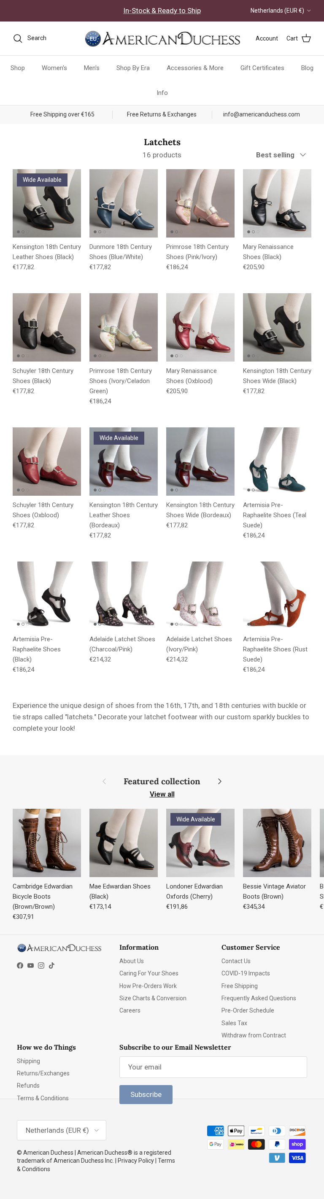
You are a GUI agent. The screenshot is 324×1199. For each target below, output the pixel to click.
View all (162, 794)
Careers (129, 1010)
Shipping (28, 1061)
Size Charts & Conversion (152, 998)
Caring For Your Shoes (148, 973)
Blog (307, 68)
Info (162, 93)
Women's (54, 68)
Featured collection (162, 781)
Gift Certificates (262, 68)
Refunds (28, 1085)
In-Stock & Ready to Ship (162, 10)
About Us (131, 961)
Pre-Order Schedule (247, 1010)
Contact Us (236, 961)
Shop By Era (133, 68)
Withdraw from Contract (253, 1035)
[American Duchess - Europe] (162, 38)
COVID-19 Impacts (245, 973)
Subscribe (146, 1094)
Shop (18, 68)
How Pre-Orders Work (148, 986)
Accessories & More (195, 68)
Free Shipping (239, 986)
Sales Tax (234, 1023)
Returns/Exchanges (43, 1073)
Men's (92, 68)
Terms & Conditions (43, 1098)
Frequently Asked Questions (258, 998)
